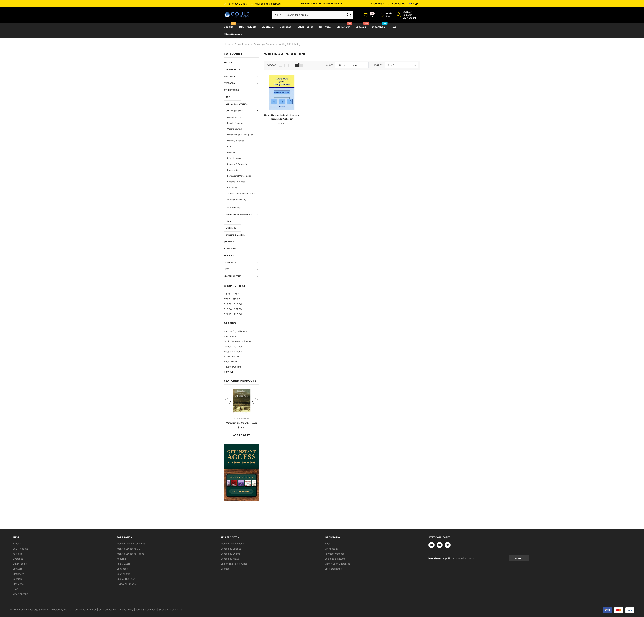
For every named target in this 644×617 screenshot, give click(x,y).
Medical (231, 152)
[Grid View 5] (302, 65)
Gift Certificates (396, 3)
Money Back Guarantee (337, 563)
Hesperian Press (233, 351)
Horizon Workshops (74, 609)
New (393, 26)
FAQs (327, 543)
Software (325, 26)
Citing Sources (234, 117)
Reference (232, 187)
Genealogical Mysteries (237, 104)
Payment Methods (334, 553)
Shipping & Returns (335, 558)
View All (228, 371)
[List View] (281, 65)
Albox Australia (232, 356)
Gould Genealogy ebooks (237, 341)
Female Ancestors (235, 123)
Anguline (121, 558)
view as (271, 65)
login (405, 11)
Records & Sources (236, 181)
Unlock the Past (233, 346)
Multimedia (231, 228)
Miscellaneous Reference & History (239, 217)
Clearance (378, 26)
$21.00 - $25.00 (233, 314)
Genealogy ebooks (231, 548)
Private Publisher (233, 366)
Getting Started (234, 129)
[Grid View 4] (296, 65)
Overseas (285, 26)
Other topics (305, 26)
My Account (409, 17)
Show (329, 65)
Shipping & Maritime (235, 235)
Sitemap (225, 568)
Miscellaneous (233, 34)
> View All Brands (126, 583)
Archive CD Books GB (128, 548)
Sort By (378, 65)
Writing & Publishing (236, 199)
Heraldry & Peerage (236, 140)
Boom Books (230, 361)
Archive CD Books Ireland (130, 553)
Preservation (233, 170)
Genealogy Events (230, 553)
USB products (247, 26)
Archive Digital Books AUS (131, 543)
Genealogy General (235, 110)
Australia (268, 26)
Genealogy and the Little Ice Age (241, 423)
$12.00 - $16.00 (233, 304)
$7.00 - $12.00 (232, 299)
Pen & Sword (124, 563)
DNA (228, 97)
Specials (361, 26)
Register (407, 14)
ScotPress (122, 568)
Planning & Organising (237, 164)
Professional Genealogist (239, 176)
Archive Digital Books (232, 543)
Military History (233, 207)
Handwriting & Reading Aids (240, 134)
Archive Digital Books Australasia (235, 334)
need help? (377, 3)
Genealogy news (230, 558)
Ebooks (228, 26)
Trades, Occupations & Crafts (241, 193)
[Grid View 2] (285, 65)
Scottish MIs (123, 573)
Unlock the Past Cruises (234, 563)
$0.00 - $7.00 (231, 294)
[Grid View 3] (290, 65)
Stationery (343, 26)
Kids (229, 146)
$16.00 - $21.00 (233, 309)
